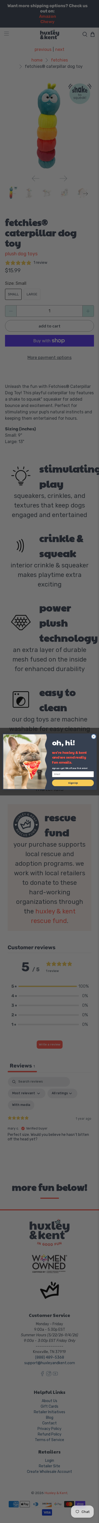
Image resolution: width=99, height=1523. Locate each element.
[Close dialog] (93, 736)
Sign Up (73, 783)
